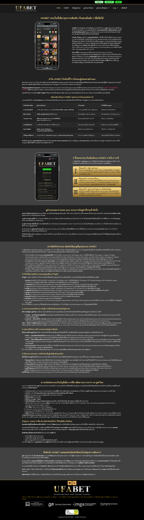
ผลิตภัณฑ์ (124, 8)
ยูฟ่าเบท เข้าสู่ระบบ (102, 8)
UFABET (66, 8)
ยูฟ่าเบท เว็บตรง (88, 8)
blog (114, 8)
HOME (58, 8)
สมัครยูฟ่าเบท (76, 8)
